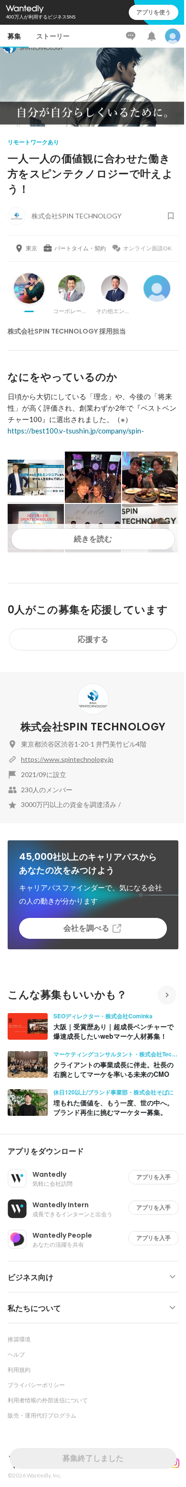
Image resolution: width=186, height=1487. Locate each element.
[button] (97, 1151)
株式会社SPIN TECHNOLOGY (93, 726)
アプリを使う (153, 12)
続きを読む (93, 538)
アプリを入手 (153, 1177)
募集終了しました (93, 1458)
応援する (93, 639)
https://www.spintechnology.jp (67, 759)
